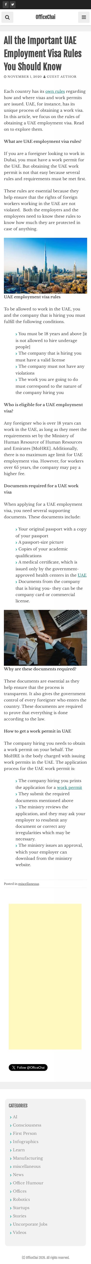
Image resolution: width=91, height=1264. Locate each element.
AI (15, 1116)
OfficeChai (45, 17)
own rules (55, 91)
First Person (25, 1133)
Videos (19, 1232)
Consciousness (27, 1125)
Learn (19, 1149)
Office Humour (28, 1182)
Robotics (21, 1199)
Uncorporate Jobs (30, 1224)
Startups (21, 1207)
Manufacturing (28, 1158)
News (18, 1174)
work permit (69, 787)
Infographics (25, 1141)
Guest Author (61, 76)
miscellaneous (28, 884)
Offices (19, 1191)
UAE (82, 575)
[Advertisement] (45, 977)
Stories (19, 1215)
